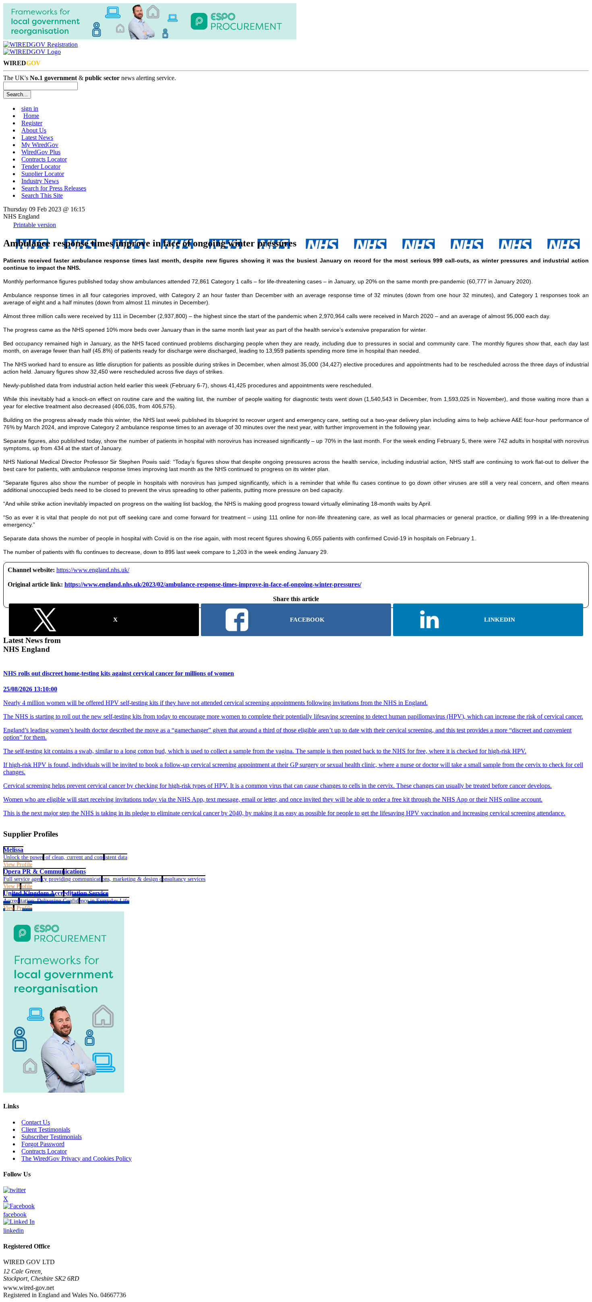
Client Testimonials (45, 1129)
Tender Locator (40, 166)
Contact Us (35, 1122)
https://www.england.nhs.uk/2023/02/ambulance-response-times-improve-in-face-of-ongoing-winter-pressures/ (212, 584)
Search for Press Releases (53, 188)
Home (31, 115)
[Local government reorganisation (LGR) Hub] (149, 37)
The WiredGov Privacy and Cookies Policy (76, 1158)
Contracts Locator (44, 159)
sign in (29, 108)
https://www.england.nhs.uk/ (92, 569)
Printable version (34, 224)
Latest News (37, 137)
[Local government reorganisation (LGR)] (63, 1090)
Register (31, 123)
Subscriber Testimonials (51, 1136)
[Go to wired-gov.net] (32, 51)
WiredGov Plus (40, 152)
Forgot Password (42, 1144)
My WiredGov (39, 144)
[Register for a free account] (40, 44)
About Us (33, 130)
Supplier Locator (42, 173)
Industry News (40, 181)
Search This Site (42, 195)
